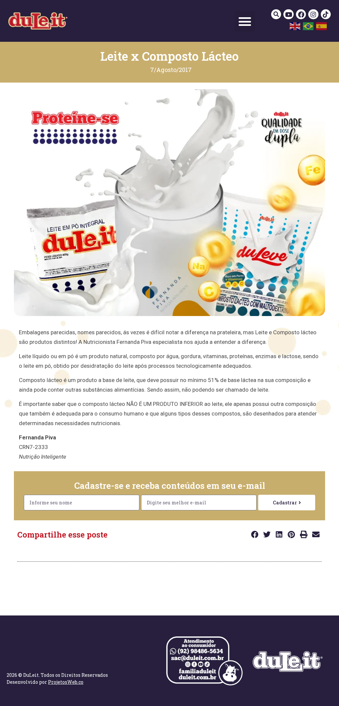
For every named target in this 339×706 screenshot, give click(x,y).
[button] (245, 21)
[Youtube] (288, 14)
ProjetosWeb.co (65, 682)
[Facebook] (301, 14)
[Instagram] (313, 14)
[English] (295, 25)
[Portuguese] (308, 25)
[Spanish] (321, 25)
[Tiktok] (326, 14)
